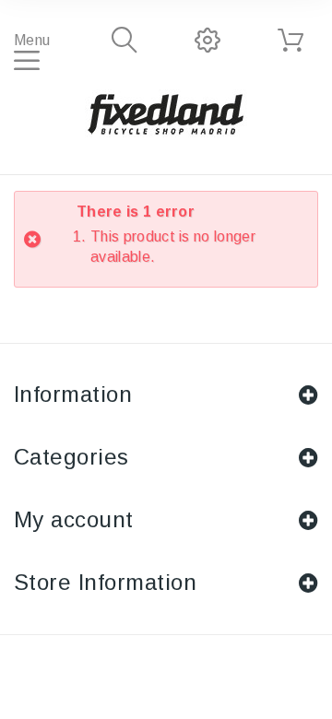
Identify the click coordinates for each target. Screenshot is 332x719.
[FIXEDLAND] (166, 113)
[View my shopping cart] (290, 40)
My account (74, 519)
